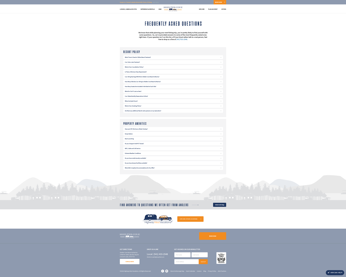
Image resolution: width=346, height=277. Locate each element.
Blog (204, 271)
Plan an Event (213, 9)
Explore (201, 9)
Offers (223, 9)
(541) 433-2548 (181, 39)
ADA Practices (222, 271)
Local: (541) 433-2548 (157, 254)
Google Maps (130, 261)
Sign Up (203, 262)
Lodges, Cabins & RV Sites (128, 9)
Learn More (156, 2)
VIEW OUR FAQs (219, 205)
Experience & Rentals (148, 9)
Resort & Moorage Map (177, 271)
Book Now (218, 2)
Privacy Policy (212, 271)
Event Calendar (190, 271)
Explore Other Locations (188, 219)
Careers (199, 271)
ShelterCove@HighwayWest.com (155, 257)
